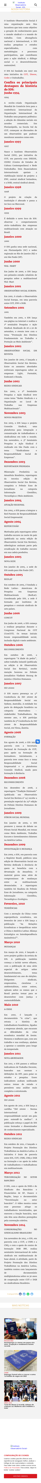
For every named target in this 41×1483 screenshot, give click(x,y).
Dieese (33, 74)
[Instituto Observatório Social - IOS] (20, 4)
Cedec (7, 78)
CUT (26, 74)
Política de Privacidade (12, 1468)
